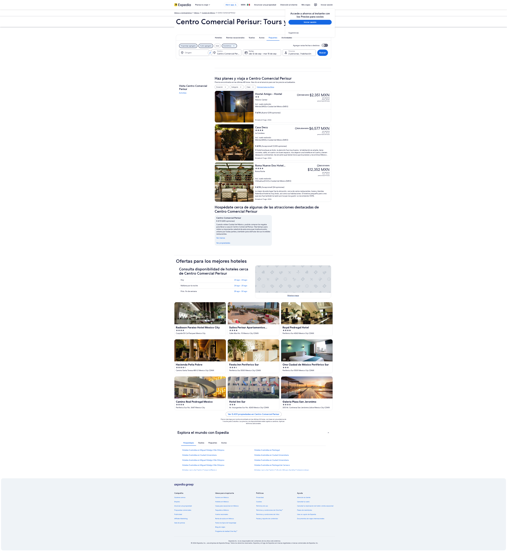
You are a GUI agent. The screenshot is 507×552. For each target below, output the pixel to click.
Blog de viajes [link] (220, 527)
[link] (310, 33)
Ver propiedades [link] (223, 243)
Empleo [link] (177, 502)
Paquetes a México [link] (222, 510)
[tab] (218, 38)
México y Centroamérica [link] (183, 13)
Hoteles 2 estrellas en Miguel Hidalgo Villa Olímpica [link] (203, 450)
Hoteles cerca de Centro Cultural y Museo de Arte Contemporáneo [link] (281, 470)
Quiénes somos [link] (179, 497)
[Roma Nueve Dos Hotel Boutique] (292, 182)
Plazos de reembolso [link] (304, 510)
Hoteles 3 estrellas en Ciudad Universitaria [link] (199, 455)
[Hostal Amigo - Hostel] (292, 107)
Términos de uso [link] (262, 506)
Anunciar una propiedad (265, 5)
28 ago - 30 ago (240, 291)
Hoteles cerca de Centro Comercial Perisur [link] (199, 470)
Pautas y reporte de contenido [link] (267, 519)
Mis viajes (306, 5)
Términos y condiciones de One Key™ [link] (269, 510)
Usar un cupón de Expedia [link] (306, 514)
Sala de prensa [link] (179, 523)
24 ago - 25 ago (240, 285)
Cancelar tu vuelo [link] (303, 502)
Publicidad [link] (178, 514)
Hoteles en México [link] (222, 502)
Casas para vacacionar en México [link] (227, 506)
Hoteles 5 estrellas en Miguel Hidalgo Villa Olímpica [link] (203, 465)
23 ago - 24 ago (240, 280)
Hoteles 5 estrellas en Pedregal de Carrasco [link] (272, 465)
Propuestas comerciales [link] (182, 510)
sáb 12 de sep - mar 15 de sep (262, 53)
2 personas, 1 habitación (299, 53)
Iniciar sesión (327, 5)
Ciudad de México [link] (208, 13)
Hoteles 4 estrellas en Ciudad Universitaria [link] (271, 455)
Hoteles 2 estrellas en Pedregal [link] (267, 450)
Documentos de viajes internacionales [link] (310, 519)
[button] (253, 432)
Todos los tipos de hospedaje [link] (225, 523)
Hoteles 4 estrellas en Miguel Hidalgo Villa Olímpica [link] (203, 460)
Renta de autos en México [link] (224, 519)
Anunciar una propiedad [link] (183, 506)
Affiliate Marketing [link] (180, 519)
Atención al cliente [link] (303, 497)
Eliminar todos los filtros (265, 87)
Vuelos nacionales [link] (221, 514)
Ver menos (220, 238)
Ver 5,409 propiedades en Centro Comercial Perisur (253, 414)
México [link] (196, 13)
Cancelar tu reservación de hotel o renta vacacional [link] (315, 506)
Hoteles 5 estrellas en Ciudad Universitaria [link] (271, 460)
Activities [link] (182, 93)
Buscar (322, 52)
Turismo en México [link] (222, 497)
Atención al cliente (288, 5)
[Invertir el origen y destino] (210, 52)
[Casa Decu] (292, 142)
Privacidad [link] (260, 497)
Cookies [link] (259, 502)
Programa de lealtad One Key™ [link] (226, 531)
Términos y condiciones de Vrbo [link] (267, 514)
